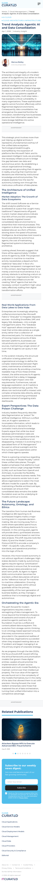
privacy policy (23, 798)
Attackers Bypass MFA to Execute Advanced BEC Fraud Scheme (18, 744)
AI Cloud (7, 17)
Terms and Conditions (23, 868)
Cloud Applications (9, 822)
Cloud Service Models (11, 827)
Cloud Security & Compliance (14, 851)
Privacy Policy (7, 868)
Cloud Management (18, 12)
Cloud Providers (8, 846)
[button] (13, 753)
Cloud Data (6, 841)
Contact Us (16, 865)
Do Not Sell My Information (11, 871)
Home (4, 12)
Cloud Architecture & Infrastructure (22, 20)
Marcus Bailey (17, 62)
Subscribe (21, 788)
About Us (5, 865)
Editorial (5, 855)
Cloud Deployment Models (13, 831)
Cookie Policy (28, 865)
